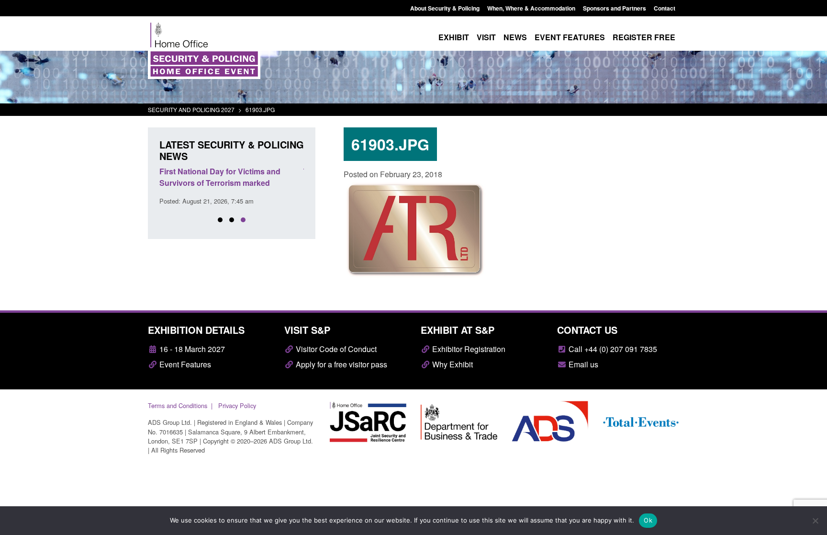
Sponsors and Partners (614, 8)
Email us (582, 364)
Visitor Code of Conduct (335, 348)
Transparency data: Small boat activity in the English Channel (246, 177)
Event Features (184, 364)
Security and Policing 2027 (191, 109)
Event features (570, 37)
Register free (644, 37)
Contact (664, 8)
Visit (486, 37)
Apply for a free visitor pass (340, 364)
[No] (815, 520)
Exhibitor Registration (467, 348)
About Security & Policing (445, 8)
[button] (220, 220)
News (515, 37)
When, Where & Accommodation (531, 8)
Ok (648, 520)
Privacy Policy (237, 405)
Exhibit (453, 37)
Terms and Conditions (177, 405)
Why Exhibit (451, 364)
